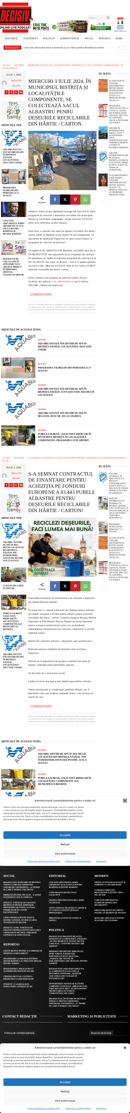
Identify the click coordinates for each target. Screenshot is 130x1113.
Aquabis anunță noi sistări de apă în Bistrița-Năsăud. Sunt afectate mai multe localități (66, 392)
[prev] (119, 47)
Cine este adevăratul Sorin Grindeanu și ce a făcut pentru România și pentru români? (65, 884)
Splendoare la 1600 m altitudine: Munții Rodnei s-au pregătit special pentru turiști (22, 961)
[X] (16, 92)
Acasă (6, 65)
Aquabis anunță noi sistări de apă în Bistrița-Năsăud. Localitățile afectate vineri (65, 346)
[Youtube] (21, 92)
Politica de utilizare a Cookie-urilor (43, 1108)
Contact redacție (19, 1016)
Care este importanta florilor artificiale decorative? (106, 902)
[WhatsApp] (85, 199)
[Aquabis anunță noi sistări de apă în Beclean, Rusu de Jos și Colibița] (18, 413)
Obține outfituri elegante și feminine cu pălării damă (109, 883)
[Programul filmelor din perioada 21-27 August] (13, 176)
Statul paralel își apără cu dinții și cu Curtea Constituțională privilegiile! (67, 910)
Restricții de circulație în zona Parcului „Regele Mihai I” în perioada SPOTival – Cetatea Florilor (13, 267)
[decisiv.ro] (15, 17)
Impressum (101, 1108)
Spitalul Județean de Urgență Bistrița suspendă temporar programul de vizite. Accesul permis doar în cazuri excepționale (19, 907)
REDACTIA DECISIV (16, 83)
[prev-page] (101, 202)
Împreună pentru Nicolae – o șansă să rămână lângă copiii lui (22, 896)
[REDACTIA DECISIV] (5, 83)
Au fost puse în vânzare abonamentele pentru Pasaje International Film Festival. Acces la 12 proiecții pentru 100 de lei (117, 90)
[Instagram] (11, 92)
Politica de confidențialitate (78, 1108)
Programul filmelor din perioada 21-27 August (11, 192)
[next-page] (106, 202)
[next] (124, 47)
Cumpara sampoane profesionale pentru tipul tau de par (108, 892)
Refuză (65, 1091)
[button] (125, 1047)
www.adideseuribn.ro (63, 281)
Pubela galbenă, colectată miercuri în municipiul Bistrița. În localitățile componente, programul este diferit (64, 437)
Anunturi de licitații (101, 1033)
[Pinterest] (75, 199)
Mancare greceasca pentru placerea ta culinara (109, 919)
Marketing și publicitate (91, 1016)
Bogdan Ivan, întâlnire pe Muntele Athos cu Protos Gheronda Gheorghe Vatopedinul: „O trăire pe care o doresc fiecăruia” (67, 1002)
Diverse (19, 65)
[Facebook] (7, 92)
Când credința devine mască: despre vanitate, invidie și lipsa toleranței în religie (20, 919)
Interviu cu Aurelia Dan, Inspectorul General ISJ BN (17, 985)
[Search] (108, 17)
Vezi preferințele (65, 1100)
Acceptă (65, 1082)
